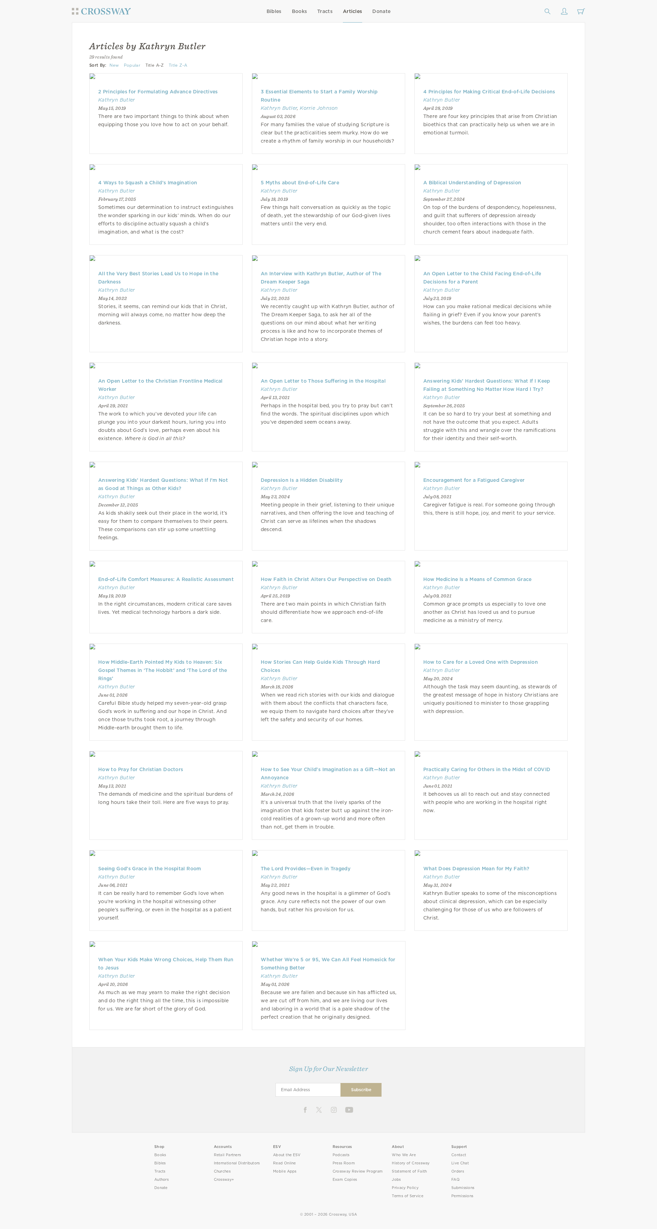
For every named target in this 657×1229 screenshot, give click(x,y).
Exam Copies (345, 1179)
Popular (132, 65)
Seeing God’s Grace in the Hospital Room (149, 868)
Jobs (396, 1179)
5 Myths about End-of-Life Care (300, 182)
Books (299, 11)
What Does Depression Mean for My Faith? (476, 868)
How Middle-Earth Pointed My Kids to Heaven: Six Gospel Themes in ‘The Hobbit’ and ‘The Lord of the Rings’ (162, 670)
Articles (352, 11)
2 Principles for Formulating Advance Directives (158, 91)
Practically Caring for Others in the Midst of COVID (487, 769)
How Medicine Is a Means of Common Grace (477, 579)
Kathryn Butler (116, 100)
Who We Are (404, 1155)
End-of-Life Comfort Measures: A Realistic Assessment (166, 579)
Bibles (274, 11)
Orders (457, 1171)
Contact (458, 1155)
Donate (381, 11)
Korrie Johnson (319, 108)
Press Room (344, 1163)
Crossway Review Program (358, 1171)
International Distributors (237, 1163)
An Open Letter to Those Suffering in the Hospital (323, 381)
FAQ (455, 1179)
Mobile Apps (285, 1171)
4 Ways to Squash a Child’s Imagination (147, 182)
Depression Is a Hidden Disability (302, 480)
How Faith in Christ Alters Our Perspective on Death (326, 579)
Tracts (325, 11)
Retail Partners (227, 1155)
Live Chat (460, 1163)
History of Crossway (410, 1163)
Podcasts (341, 1155)
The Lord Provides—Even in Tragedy (305, 868)
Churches (222, 1171)
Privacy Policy (405, 1188)
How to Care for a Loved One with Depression (480, 662)
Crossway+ (224, 1179)
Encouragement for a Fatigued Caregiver (474, 480)
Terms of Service (407, 1196)
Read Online (284, 1163)
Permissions (462, 1196)
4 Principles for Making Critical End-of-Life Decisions (489, 91)
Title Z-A (178, 65)
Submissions (462, 1188)
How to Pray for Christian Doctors (140, 769)
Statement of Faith (409, 1171)
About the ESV (287, 1155)
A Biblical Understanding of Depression (472, 182)
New (114, 65)
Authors (161, 1179)
